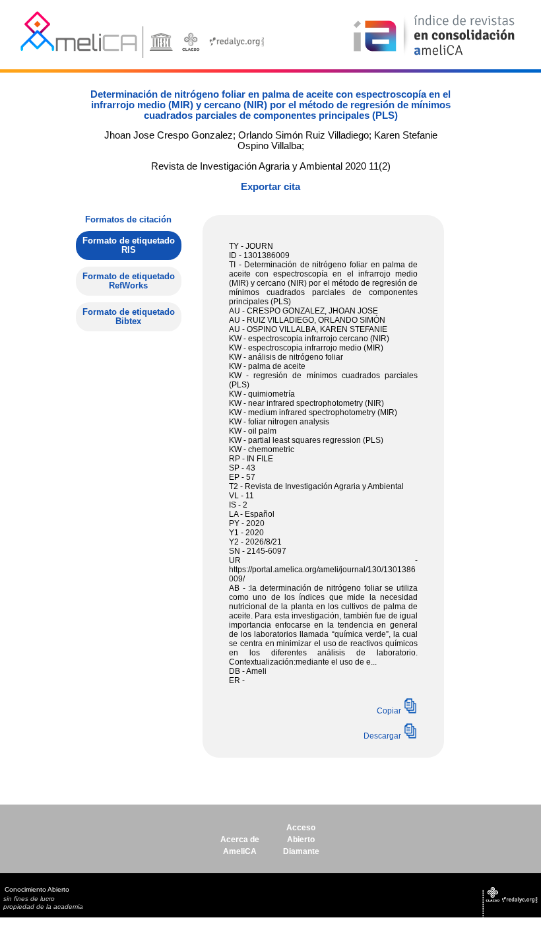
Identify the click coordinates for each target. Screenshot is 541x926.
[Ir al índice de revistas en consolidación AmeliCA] (434, 56)
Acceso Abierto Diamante (301, 839)
